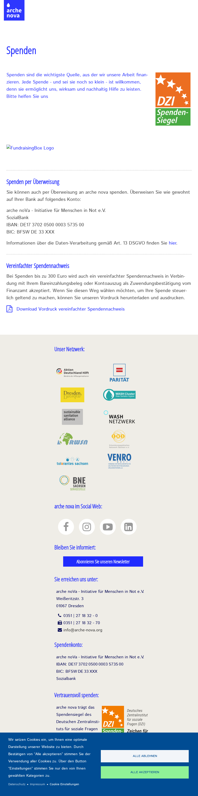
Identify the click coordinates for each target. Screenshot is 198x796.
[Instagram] (87, 527)
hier (172, 243)
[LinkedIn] (129, 527)
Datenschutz (17, 784)
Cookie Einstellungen (64, 784)
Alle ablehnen (145, 756)
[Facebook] (66, 527)
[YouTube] (108, 527)
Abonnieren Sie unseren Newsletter (103, 561)
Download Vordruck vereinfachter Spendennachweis (70, 309)
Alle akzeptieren (144, 772)
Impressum (37, 784)
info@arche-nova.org (82, 630)
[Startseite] (14, 5)
